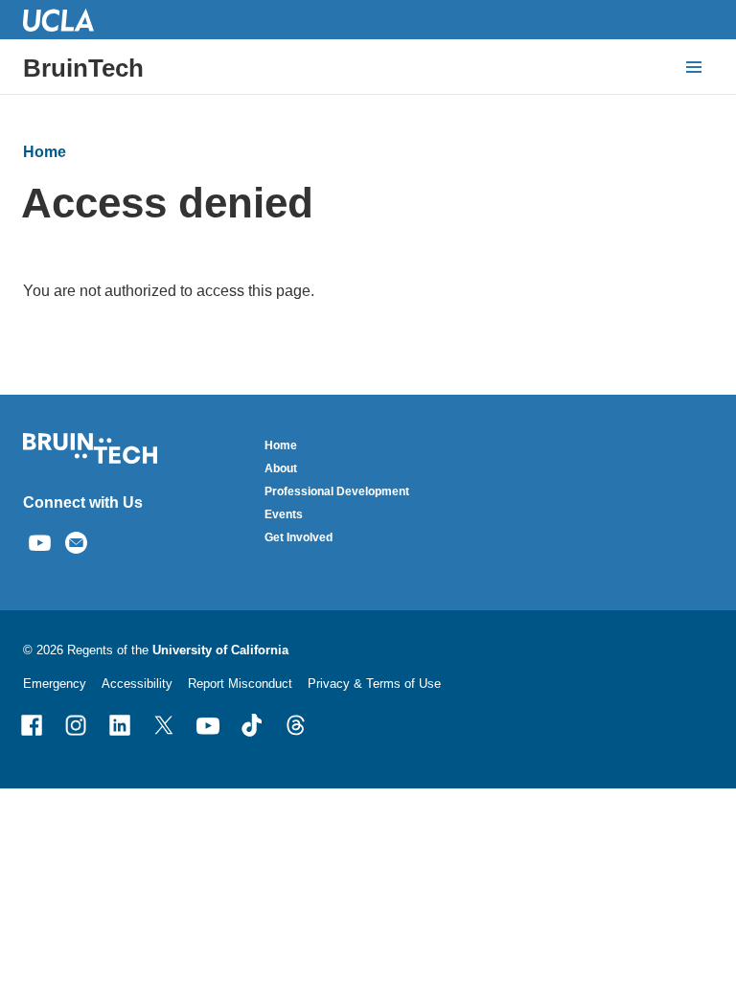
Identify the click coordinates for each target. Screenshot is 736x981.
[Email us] (76, 541)
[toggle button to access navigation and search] (694, 67)
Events (283, 514)
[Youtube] (208, 725)
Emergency (54, 683)
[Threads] (296, 725)
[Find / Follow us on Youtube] (40, 541)
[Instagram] (75, 725)
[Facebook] (31, 725)
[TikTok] (252, 725)
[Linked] (119, 725)
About (280, 468)
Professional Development (336, 491)
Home (44, 152)
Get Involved (298, 537)
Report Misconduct (240, 683)
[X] (164, 725)
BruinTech (83, 68)
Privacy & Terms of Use (374, 683)
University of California (220, 650)
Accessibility (137, 683)
